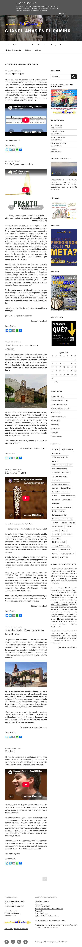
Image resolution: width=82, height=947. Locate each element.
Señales (28, 50)
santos (54, 550)
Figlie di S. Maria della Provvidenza (47, 916)
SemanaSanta (65, 550)
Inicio (7, 45)
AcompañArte (56, 45)
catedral (55, 488)
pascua (63, 530)
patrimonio (56, 534)
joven (70, 519)
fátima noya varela (58, 519)
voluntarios (64, 557)
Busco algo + (39, 904)
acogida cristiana (67, 449)
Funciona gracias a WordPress (56, 942)
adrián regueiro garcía (60, 457)
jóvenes (55, 523)
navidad (69, 526)
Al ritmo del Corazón (13, 50)
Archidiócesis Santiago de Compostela (49, 908)
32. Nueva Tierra (15, 472)
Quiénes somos (19, 45)
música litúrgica (57, 526)
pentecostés (67, 534)
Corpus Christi (66, 488)
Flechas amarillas (57, 417)
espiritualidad (67, 499)
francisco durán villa (59, 515)
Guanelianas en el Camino (38, 31)
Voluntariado (55, 437)
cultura (54, 496)
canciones (56, 480)
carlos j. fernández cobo (60, 484)
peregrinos (56, 538)
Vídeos (53, 432)
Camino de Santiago (58, 405)
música (72, 523)
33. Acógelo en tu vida (19, 164)
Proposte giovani (41, 913)
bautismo (65, 472)
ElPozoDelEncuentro (67, 496)
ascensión (56, 472)
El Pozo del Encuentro (39, 45)
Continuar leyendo (12, 140)
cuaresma (65, 492)
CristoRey (55, 492)
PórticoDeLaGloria (58, 542)
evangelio (55, 503)
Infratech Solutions (58, 920)
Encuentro (55, 412)
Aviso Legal (8, 929)
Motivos (38, 50)
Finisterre (55, 189)
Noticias (54, 425)
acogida (55, 449)
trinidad (54, 557)
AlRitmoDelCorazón (59, 465)
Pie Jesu (10, 751)
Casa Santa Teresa (42, 901)
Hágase (54, 149)
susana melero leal (67, 553)
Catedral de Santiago (42, 906)
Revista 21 (38, 911)
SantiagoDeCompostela (61, 546)
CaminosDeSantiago (59, 476)
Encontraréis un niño (58, 137)
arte (70, 465)
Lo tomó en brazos (57, 131)
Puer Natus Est (14, 74)
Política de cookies (40, 10)
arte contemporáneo (59, 469)
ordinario (55, 530)
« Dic (56, 382)
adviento (55, 461)
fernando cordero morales (61, 507)
